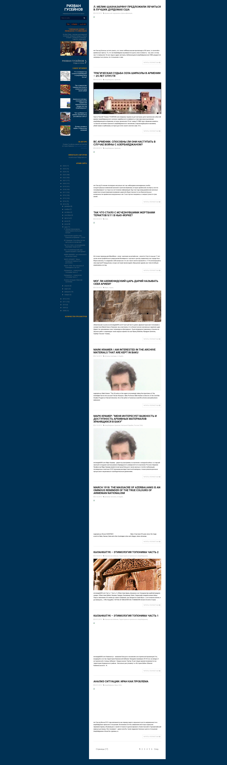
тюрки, (111, 287)
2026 (64, 166)
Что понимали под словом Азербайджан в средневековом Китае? (79, 74)
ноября (67, 209)
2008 (64, 310)
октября (67, 212)
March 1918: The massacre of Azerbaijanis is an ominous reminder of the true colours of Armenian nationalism (126, 490)
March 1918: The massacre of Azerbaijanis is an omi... (74, 266)
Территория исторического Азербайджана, (133, 556)
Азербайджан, (109, 79)
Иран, (107, 287)
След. (156, 749)
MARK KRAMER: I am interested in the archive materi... (75, 255)
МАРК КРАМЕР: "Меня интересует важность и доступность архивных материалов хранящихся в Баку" (125, 418)
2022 (64, 177)
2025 (64, 169)
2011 (64, 302)
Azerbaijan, (113, 356)
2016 (64, 195)
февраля (67, 292)
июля (66, 221)
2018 (64, 189)
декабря (67, 206)
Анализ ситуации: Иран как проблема (120, 681)
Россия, (136, 425)
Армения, (117, 79)
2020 (64, 183)
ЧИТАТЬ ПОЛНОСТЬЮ (151, 62)
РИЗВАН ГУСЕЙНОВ (73, 8)
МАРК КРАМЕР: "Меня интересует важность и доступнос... (72, 261)
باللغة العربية (83, 24)
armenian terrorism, (111, 497)
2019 (64, 186)
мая (65, 227)
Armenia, (107, 356)
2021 (64, 180)
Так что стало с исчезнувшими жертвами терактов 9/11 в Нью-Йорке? (124, 214)
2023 (64, 175)
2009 (64, 307)
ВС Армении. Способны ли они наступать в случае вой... (74, 241)
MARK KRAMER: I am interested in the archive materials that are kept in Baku (124, 351)
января (67, 295)
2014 (64, 201)
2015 (64, 198)
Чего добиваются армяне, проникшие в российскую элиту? (79, 114)
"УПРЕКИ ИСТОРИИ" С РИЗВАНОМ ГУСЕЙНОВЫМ (76, 30)
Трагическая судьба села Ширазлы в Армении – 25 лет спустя (126, 74)
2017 (64, 192)
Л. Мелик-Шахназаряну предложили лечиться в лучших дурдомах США (127, 8)
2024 (64, 172)
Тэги (68, 24)
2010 (64, 305)
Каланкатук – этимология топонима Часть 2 (73, 271)
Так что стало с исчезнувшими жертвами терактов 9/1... (74, 246)
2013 (64, 204)
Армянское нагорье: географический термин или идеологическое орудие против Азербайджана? (80, 103)
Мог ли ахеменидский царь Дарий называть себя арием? (75, 250)
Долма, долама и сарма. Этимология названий (80, 128)
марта (66, 289)
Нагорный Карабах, (127, 425)
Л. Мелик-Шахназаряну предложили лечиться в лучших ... (73, 231)
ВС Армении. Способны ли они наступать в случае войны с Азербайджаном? (124, 143)
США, (106, 219)
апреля (67, 286)
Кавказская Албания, (112, 556)
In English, (120, 356)
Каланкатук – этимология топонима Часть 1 (73, 276)
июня (66, 224)
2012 (64, 299)
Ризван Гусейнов (78, 146)
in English (74, 24)
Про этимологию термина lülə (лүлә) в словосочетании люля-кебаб (80, 88)
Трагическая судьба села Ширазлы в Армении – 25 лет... (75, 236)
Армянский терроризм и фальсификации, (118, 13)
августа (67, 218)
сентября (67, 215)
